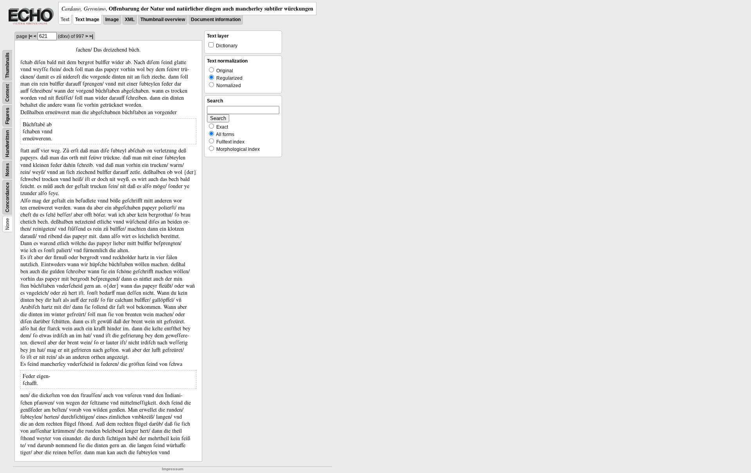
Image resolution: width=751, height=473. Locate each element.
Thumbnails (7, 65)
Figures (7, 116)
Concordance (7, 197)
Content (7, 93)
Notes (7, 169)
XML (130, 19)
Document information (216, 19)
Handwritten (7, 143)
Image (112, 19)
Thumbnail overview (162, 19)
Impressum (172, 469)
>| (91, 36)
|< (30, 36)
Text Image (87, 19)
